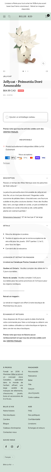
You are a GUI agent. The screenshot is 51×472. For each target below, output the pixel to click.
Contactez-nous (10, 432)
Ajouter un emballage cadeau (22, 117)
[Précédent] (4, 71)
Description (9, 178)
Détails (6, 226)
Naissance (32, 376)
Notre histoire (9, 411)
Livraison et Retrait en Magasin (18, 257)
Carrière (6, 419)
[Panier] (46, 16)
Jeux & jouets (33, 393)
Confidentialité (34, 419)
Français (8, 457)
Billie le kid (15, 374)
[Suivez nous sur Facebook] (6, 447)
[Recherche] (9, 16)
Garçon (31, 389)
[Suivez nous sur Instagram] (12, 447)
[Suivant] (47, 71)
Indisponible (25, 140)
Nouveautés (33, 371)
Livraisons (32, 424)
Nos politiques (34, 415)
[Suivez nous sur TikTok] (18, 447)
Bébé (30, 380)
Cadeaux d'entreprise (12, 428)
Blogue (6, 424)
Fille (29, 384)
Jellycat (7, 76)
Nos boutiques (9, 415)
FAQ (30, 411)
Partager (6, 163)
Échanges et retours (13, 314)
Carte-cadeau (33, 397)
